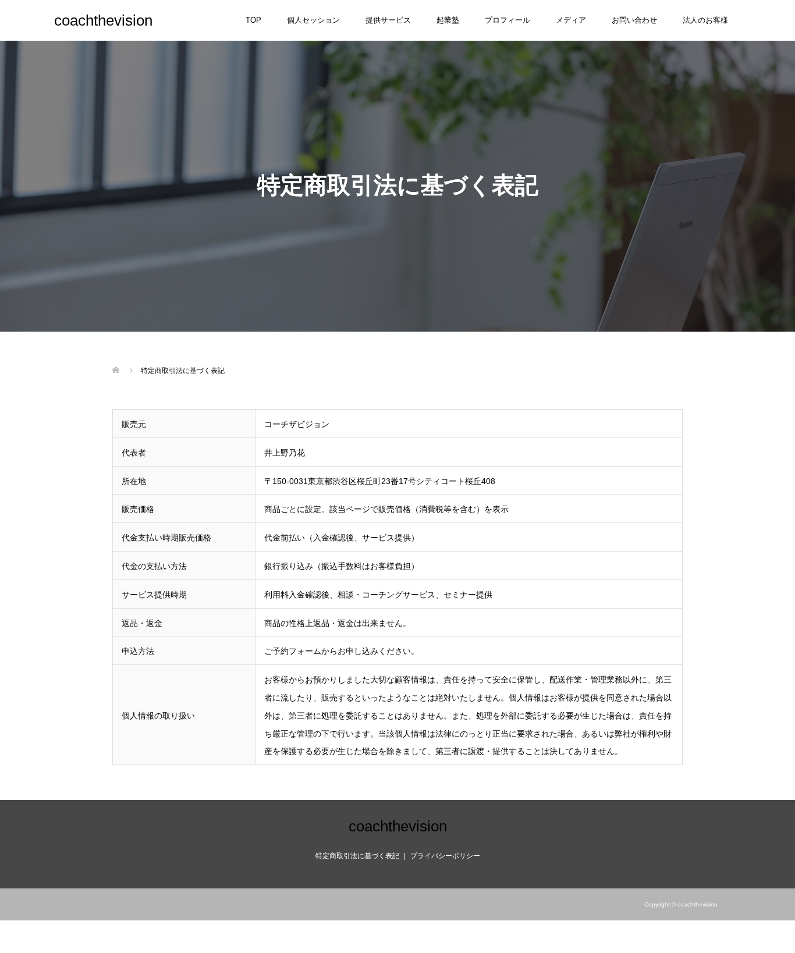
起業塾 (447, 20)
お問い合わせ (634, 20)
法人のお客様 (705, 20)
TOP (253, 20)
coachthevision (103, 20)
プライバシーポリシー (445, 856)
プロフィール (507, 20)
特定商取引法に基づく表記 (357, 856)
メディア (571, 20)
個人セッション (313, 20)
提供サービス (388, 20)
